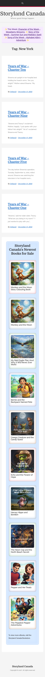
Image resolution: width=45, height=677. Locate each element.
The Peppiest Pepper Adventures (20, 624)
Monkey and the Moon (21, 325)
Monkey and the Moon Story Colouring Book (21, 288)
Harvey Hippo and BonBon (19, 513)
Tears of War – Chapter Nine (18, 114)
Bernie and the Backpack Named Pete (21, 401)
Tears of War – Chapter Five (18, 160)
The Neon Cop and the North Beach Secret (21, 551)
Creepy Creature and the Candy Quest (22, 438)
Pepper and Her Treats (21, 587)
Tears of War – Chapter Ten (18, 68)
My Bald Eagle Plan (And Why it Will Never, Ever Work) (22, 362)
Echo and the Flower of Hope (22, 476)
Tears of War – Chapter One (18, 206)
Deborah (13, 92)
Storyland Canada (22, 14)
